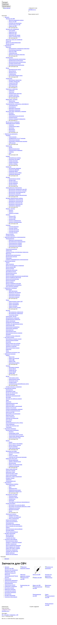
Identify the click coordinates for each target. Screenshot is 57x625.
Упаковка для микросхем (12, 551)
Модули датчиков (10, 274)
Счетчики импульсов (14, 229)
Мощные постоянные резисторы (17, 54)
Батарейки (8, 341)
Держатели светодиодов (15, 292)
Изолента (11, 431)
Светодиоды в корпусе (14, 294)
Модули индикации (10, 280)
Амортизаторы (9, 389)
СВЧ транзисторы (13, 86)
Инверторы (8, 349)
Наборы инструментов (11, 520)
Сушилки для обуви (10, 538)
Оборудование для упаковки (13, 546)
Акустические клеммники (15, 168)
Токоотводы (9, 427)
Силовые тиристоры (14, 95)
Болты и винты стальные (15, 445)
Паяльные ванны (13, 496)
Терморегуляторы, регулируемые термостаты (17, 252)
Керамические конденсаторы (16, 60)
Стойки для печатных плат (12, 425)
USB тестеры (12, 485)
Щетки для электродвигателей (13, 42)
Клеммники (8, 166)
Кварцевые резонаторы (14, 108)
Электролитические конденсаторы (17, 59)
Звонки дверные (10, 535)
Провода (8, 365)
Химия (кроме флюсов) (11, 469)
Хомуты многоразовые (11, 475)
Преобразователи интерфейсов (13, 285)
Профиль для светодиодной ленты (14, 324)
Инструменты (8, 482)
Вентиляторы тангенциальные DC (17, 192)
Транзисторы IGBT (13, 83)
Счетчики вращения (14, 226)
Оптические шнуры (13, 380)
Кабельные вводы (10, 404)
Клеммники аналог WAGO (15, 172)
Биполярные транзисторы (15, 80)
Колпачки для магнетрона (15, 23)
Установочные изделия (10, 388)
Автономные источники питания (13, 338)
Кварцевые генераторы (14, 110)
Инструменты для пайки (12, 494)
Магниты (11, 210)
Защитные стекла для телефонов (14, 39)
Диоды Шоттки (12, 71)
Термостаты (9, 250)
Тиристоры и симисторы (12, 89)
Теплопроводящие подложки (16, 434)
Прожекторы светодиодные (12, 322)
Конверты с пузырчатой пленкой (14, 542)
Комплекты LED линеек (14, 35)
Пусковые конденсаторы (15, 63)
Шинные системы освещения (13, 335)
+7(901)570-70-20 (6, 609)
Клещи (10, 511)
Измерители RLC (13, 488)
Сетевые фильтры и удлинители (14, 386)
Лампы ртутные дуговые (15, 307)
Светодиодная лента (11, 331)
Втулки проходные (10, 394)
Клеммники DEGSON (14, 169)
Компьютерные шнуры (14, 379)
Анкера (10, 442)
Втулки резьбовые (13, 446)
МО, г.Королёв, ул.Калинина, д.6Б (10, 614)
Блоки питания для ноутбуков (13, 343)
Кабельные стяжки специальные (14, 476)
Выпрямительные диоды (15, 69)
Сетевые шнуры (13, 382)
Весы (10, 487)
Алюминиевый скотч (11, 481)
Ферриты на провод (13, 213)
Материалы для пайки (11, 451)
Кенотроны (11, 127)
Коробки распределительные (13, 410)
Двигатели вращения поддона (16, 20)
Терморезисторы (13, 53)
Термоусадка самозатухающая (16, 436)
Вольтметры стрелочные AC (15, 202)
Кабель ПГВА (12, 361)
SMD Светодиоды (13, 291)
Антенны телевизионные (15, 220)
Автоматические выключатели (13, 255)
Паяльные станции (13, 497)
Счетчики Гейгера (13, 228)
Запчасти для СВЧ (10, 18)
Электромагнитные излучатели (16, 116)
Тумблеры (11, 151)
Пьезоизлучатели (13, 117)
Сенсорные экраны (13, 315)
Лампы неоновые (13, 306)
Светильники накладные (12, 328)
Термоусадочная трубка (15, 437)
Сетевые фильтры (10, 235)
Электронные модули (10, 261)
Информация (5, 606)
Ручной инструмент (10, 503)
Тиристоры (11, 92)
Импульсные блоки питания (12, 347)
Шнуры (7, 376)
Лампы (7, 300)
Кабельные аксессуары (11, 458)
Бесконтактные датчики (14, 178)
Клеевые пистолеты (13, 515)
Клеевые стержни (10, 478)
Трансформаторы (13, 105)
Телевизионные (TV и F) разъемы (17, 138)
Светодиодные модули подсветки (14, 332)
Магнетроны (12, 129)
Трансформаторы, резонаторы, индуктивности (17, 104)
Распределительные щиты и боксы (14, 422)
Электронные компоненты (11, 133)
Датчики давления (13, 181)
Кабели (7, 355)
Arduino (8, 262)
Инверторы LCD (13, 32)
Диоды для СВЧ (12, 21)
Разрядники (9, 258)
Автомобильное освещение (12, 318)
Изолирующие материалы (12, 430)
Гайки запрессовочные (14, 448)
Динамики (11, 113)
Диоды (7, 68)
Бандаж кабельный (13, 460)
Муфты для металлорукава (15, 464)
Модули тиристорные (14, 96)
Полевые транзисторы (14, 81)
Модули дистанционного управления (15, 265)
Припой (11, 454)
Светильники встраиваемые (12, 327)
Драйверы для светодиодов (12, 344)
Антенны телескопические (15, 222)
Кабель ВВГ (12, 359)
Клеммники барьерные (14, 174)
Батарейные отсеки (10, 391)
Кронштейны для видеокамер (13, 413)
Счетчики (8, 225)
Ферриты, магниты (10, 208)
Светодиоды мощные (14, 297)
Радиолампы (12, 130)
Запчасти (7, 17)
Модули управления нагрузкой (13, 283)
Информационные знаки (12, 403)
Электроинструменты (11, 514)
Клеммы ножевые (13, 163)
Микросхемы (12, 101)
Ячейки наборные (10, 552)
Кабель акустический (14, 358)
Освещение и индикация (11, 288)
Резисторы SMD (13, 51)
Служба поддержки (34, 606)
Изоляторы (8, 401)
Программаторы (10, 523)
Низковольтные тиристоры (15, 93)
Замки (7, 400)
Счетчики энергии (13, 232)
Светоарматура (9, 329)
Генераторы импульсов (11, 270)
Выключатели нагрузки (11, 256)
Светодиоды (9, 289)
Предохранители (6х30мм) (15, 246)
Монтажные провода (14, 367)
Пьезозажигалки (10, 536)
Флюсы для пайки (13, 455)
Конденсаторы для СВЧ (14, 24)
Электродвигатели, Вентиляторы (14, 187)
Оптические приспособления (13, 524)
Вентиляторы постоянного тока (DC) (18, 190)
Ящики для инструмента (12, 554)
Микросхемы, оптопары (11, 99)
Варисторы (8, 253)
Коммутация (9, 145)
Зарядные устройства (11, 346)
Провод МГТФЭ (12, 370)
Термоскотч (9, 479)
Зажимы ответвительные (15, 461)
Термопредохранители (11, 249)
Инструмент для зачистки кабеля (17, 505)
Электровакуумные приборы (13, 123)
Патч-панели (9, 419)
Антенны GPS (12, 216)
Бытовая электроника (10, 533)
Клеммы (8, 156)
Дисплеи (8, 310)
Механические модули (11, 273)
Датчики (8, 177)
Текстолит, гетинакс (10, 470)
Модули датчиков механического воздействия (17, 276)
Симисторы (11, 90)
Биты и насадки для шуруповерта (14, 526)
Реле (10, 153)
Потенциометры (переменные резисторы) (19, 48)
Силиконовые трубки (14, 433)
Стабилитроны (12, 74)
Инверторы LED (13, 33)
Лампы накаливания (14, 304)
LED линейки (12, 30)
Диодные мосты (13, 72)
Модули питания (10, 268)
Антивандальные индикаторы (13, 319)
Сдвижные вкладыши (14, 466)
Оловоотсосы (12, 499)
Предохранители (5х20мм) (15, 244)
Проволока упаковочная (12, 549)
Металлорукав (12, 463)
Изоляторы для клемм (14, 159)
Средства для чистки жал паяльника (17, 457)
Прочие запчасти (10, 44)
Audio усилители (10, 264)
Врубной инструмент (14, 509)
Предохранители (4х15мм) (15, 243)
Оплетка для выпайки (14, 452)
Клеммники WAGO (13, 171)
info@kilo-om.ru (32, 9)
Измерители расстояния (15, 490)
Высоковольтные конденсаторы (16, 65)
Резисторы (8, 47)
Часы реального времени (12, 286)
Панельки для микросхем (12, 418)
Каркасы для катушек (11, 407)
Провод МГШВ (12, 371)
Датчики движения (13, 183)
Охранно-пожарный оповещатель (17, 118)
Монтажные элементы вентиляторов (18, 195)
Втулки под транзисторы (12, 392)
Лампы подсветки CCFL (14, 36)
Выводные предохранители (15, 240)
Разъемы (8, 135)
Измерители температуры (15, 491)
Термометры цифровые (14, 205)
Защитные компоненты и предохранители (15, 237)
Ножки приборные (10, 416)
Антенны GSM (12, 217)
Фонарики (8, 334)
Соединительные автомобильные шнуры (19, 383)
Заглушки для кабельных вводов (14, 398)
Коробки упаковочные (11, 543)
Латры (7, 350)
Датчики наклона (13, 184)
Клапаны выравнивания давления (14, 409)
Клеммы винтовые (13, 160)
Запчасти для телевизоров (12, 29)
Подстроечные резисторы (15, 50)
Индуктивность (12, 107)
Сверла (8, 527)
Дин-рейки (8, 397)
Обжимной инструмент (14, 508)
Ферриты (11, 211)
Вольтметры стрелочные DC (16, 204)
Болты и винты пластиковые (15, 443)
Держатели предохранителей (13, 395)
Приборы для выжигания (15, 517)
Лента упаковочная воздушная (13, 545)
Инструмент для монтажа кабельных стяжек (19, 506)
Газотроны (11, 124)
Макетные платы (10, 415)
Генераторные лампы (14, 126)
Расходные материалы (10, 428)
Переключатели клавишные (15, 150)
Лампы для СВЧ (13, 26)
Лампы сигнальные (10, 321)
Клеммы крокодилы (13, 162)
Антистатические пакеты (12, 540)
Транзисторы (9, 78)
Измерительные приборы (12, 484)
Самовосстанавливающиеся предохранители (17, 259)
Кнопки (10, 147)
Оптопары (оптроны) (14, 102)
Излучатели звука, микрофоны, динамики (16, 111)
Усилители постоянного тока (13, 352)
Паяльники (11, 500)
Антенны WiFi (12, 219)
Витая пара (11, 356)
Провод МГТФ (12, 368)
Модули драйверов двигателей (13, 277)
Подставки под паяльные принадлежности (19, 502)
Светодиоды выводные (14, 295)
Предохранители (10, 238)
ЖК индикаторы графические (16, 312)
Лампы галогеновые (14, 303)
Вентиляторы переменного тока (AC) (18, 189)
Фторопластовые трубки (12, 473)
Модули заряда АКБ (11, 267)
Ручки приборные (10, 424)
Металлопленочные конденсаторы (17, 62)
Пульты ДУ (8, 41)
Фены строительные (14, 518)
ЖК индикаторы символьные (16, 313)
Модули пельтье (10, 234)
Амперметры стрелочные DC (16, 201)
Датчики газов (12, 180)
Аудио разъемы (12, 136)
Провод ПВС (12, 373)
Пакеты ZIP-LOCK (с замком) (13, 548)
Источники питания (9, 337)
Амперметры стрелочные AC (16, 199)
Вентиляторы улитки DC (15, 193)
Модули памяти (10, 282)
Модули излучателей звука (12, 279)
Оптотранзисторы (13, 84)
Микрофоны (12, 114)
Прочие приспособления (12, 532)
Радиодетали (8, 45)
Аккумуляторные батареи (12, 340)
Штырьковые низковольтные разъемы (18, 141)
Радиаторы (8, 421)
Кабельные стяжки (10, 472)
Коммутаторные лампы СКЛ (15, 301)
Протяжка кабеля (10, 530)
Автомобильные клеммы (15, 157)
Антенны (8, 214)
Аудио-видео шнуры (14, 377)
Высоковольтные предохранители (17, 241)
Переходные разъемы (14, 139)
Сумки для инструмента (12, 521)
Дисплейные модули (11, 271)
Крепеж (8, 440)
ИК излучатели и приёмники (13, 121)
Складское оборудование (11, 539)
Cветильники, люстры (11, 316)
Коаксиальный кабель (14, 362)
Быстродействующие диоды (15, 75)
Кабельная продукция (10, 353)
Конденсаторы (9, 57)
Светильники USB (10, 325)
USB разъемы (12, 142)
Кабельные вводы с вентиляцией (14, 406)
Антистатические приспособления (14, 529)
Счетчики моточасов (14, 231)
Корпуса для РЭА (10, 412)
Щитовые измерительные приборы (14, 198)
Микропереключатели (14, 148)
